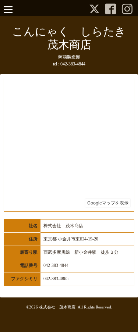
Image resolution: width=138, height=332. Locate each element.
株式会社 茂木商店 (57, 307)
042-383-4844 (72, 64)
